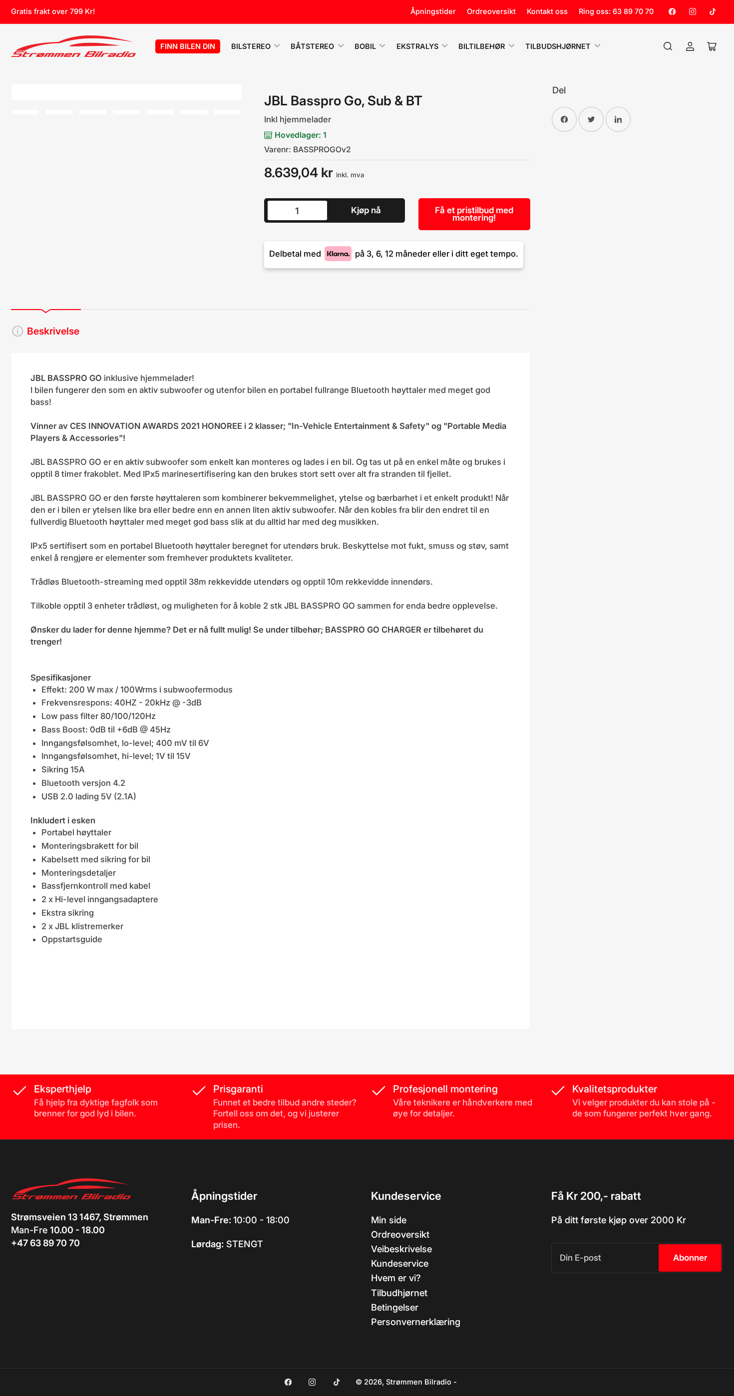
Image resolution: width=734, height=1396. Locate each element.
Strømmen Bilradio (418, 1382)
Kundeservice (399, 1263)
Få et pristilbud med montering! (474, 214)
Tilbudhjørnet (399, 1292)
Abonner (690, 1258)
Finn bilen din (187, 46)
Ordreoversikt (491, 11)
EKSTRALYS (417, 46)
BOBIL (365, 46)
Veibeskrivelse (401, 1248)
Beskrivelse (53, 331)
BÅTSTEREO (312, 46)
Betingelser (394, 1307)
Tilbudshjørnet (558, 46)
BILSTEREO (251, 46)
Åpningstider (433, 11)
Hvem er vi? (396, 1277)
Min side (388, 1219)
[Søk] (668, 46)
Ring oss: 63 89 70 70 (616, 11)
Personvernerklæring (415, 1321)
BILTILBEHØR (481, 46)
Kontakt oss (547, 11)
